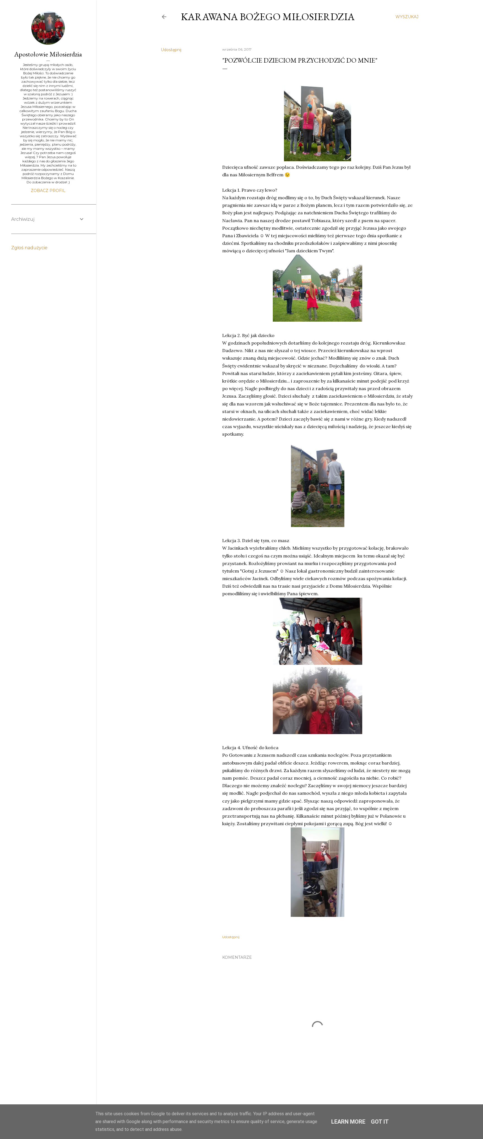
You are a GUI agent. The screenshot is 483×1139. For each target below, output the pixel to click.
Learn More (348, 1121)
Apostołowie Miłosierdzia (48, 54)
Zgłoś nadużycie (29, 247)
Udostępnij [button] (171, 49)
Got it (380, 1121)
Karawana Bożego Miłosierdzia (268, 16)
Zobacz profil (48, 190)
